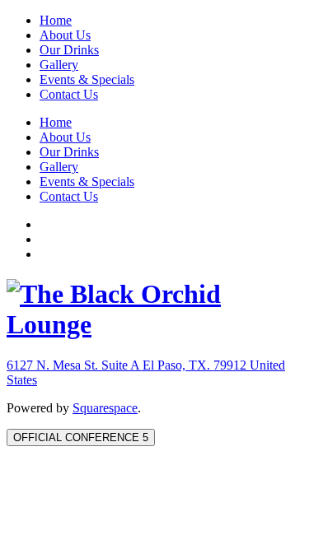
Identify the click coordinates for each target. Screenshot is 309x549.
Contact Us (69, 94)
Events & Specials (87, 79)
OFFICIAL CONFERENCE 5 (80, 437)
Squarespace (105, 408)
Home (56, 20)
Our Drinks (69, 50)
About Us (65, 35)
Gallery (59, 65)
